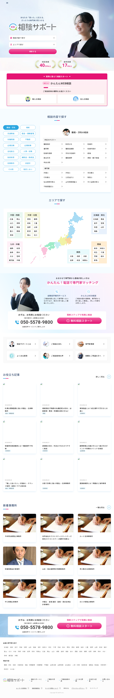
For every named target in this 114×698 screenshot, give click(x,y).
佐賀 (18, 248)
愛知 (29, 219)
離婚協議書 (70, 149)
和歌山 (85, 260)
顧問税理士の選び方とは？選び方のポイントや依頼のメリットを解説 (94, 447)
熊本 (18, 252)
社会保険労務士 (49, 182)
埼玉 (95, 252)
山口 (11, 223)
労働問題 (39, 665)
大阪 (71, 256)
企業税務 (82, 451)
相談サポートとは (24, 344)
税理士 (90, 177)
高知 (11, 235)
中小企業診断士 (93, 182)
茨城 (95, 256)
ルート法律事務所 (86, 536)
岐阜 (29, 223)
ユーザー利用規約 (21, 688)
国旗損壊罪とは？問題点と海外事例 (93, 483)
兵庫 (85, 256)
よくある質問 (22, 356)
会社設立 (68, 665)
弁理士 (68, 173)
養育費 (46, 149)
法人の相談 (84, 99)
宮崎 (18, 256)
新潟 (29, 231)
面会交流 (47, 158)
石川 (35, 235)
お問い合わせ (106, 680)
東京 (95, 248)
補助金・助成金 (94, 665)
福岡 (11, 248)
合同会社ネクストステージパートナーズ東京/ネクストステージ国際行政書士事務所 (57, 537)
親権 (89, 153)
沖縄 (18, 260)
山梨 (35, 227)
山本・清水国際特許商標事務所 (53, 569)
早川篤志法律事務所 (87, 569)
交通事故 (20, 665)
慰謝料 (90, 144)
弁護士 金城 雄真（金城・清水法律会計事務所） (56, 603)
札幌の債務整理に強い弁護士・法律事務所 (19, 409)
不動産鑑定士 (49, 186)
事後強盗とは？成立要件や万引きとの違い (94, 409)
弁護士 (46, 173)
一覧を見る (100, 507)
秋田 (95, 227)
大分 (11, 256)
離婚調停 (69, 158)
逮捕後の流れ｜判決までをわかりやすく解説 (56, 447)
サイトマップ (94, 688)
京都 (78, 256)
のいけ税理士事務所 (87, 602)
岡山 (18, 219)
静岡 (35, 219)
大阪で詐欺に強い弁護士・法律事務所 (56, 483)
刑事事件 (82, 413)
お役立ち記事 (93, 680)
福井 (35, 231)
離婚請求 (47, 144)
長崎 (11, 252)
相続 (44, 413)
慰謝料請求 (92, 149)
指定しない (27, 169)
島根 (11, 227)
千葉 (102, 252)
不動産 (46, 665)
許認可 (6, 669)
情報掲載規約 (36, 688)
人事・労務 (76, 665)
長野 (29, 227)
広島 (11, 219)
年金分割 (47, 162)
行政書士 (47, 177)
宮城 (102, 223)
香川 (11, 231)
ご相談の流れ (56, 344)
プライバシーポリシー (78, 688)
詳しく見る (100, 377)
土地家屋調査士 (71, 182)
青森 (102, 219)
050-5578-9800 (36, 322)
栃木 (102, 256)
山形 (102, 227)
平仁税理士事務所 (11, 602)
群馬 (95, 260)
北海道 (95, 219)
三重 (35, 223)
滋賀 (71, 260)
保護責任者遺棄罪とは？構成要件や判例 (19, 447)
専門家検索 (89, 344)
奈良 (78, 260)
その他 (12, 669)
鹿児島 (11, 260)
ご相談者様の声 (57, 356)
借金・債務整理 (9, 413)
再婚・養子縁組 (93, 158)
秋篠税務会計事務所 (12, 569)
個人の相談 (36, 99)
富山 (29, 235)
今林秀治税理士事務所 (13, 536)
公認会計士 (70, 177)
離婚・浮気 (7, 665)
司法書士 (91, 173)
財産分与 (69, 144)
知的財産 (84, 665)
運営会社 (66, 688)
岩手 (95, 223)
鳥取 (18, 223)
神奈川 (102, 248)
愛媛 (18, 231)
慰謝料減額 (48, 153)
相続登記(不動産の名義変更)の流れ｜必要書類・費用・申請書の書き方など (56, 409)
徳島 (18, 227)
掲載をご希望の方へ (93, 356)
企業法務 (53, 665)
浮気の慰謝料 (70, 153)
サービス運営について (51, 688)
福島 (95, 231)
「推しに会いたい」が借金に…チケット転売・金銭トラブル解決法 (19, 484)
